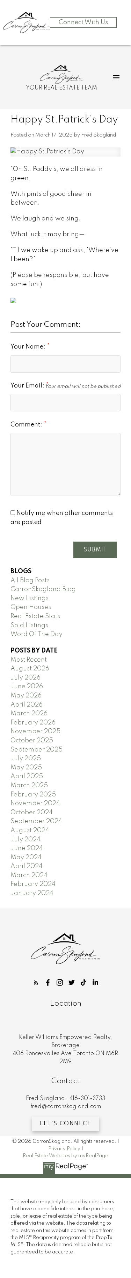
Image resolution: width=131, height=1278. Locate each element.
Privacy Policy (64, 1148)
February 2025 (33, 795)
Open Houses (30, 607)
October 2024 (31, 812)
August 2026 (29, 669)
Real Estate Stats (35, 616)
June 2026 (26, 686)
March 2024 (29, 875)
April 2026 (26, 705)
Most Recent (28, 660)
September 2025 (36, 750)
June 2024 (26, 848)
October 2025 (31, 740)
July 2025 (25, 758)
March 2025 (29, 785)
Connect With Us (83, 22)
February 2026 (33, 723)
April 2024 (26, 866)
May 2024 (26, 857)
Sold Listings (29, 625)
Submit (95, 550)
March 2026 (29, 713)
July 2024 (25, 839)
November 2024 (35, 803)
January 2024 (31, 893)
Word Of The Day (36, 634)
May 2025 (26, 767)
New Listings (29, 598)
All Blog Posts (30, 580)
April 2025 (26, 776)
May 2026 (26, 696)
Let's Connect (65, 1124)
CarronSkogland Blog (43, 589)
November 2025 (35, 731)
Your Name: (28, 347)
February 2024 (33, 884)
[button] (36, 982)
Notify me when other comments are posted (61, 517)
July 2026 (25, 678)
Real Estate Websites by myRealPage (65, 1155)
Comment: (27, 425)
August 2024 (29, 830)
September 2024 (36, 821)
